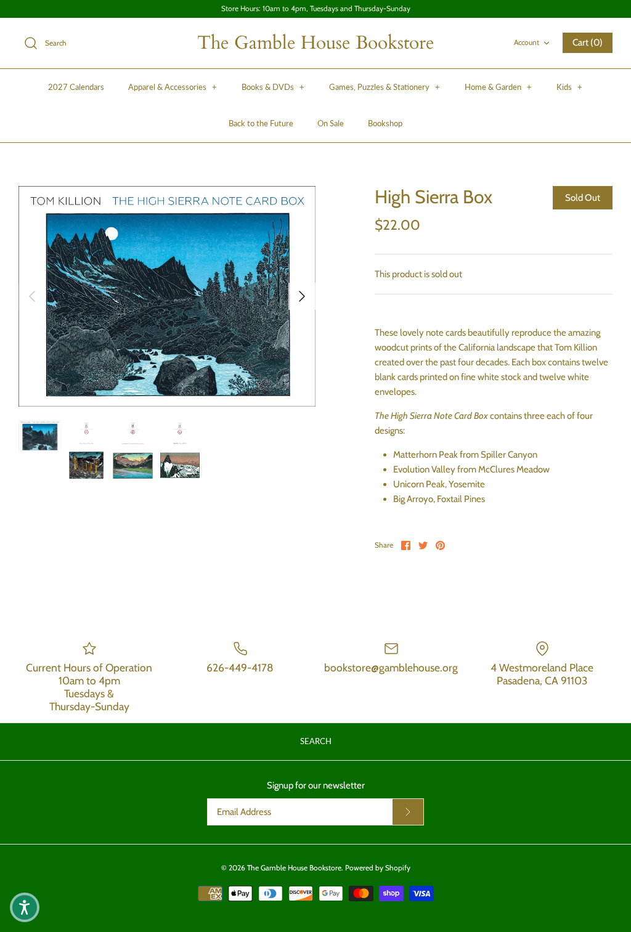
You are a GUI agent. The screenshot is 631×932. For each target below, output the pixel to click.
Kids (569, 87)
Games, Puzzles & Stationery (384, 87)
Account (526, 42)
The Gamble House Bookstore (294, 867)
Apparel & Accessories (172, 87)
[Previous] (32, 296)
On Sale (330, 123)
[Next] (302, 296)
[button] (24, 907)
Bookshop (385, 123)
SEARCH (316, 741)
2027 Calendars (76, 87)
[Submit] (408, 812)
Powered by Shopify (377, 867)
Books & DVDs (273, 87)
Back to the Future (261, 123)
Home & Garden (498, 87)
